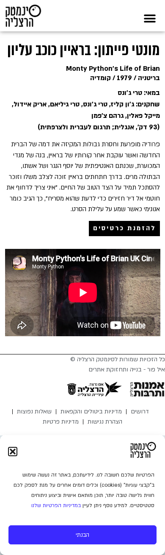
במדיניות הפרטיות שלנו (56, 505)
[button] (12, 451)
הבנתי (82, 535)
